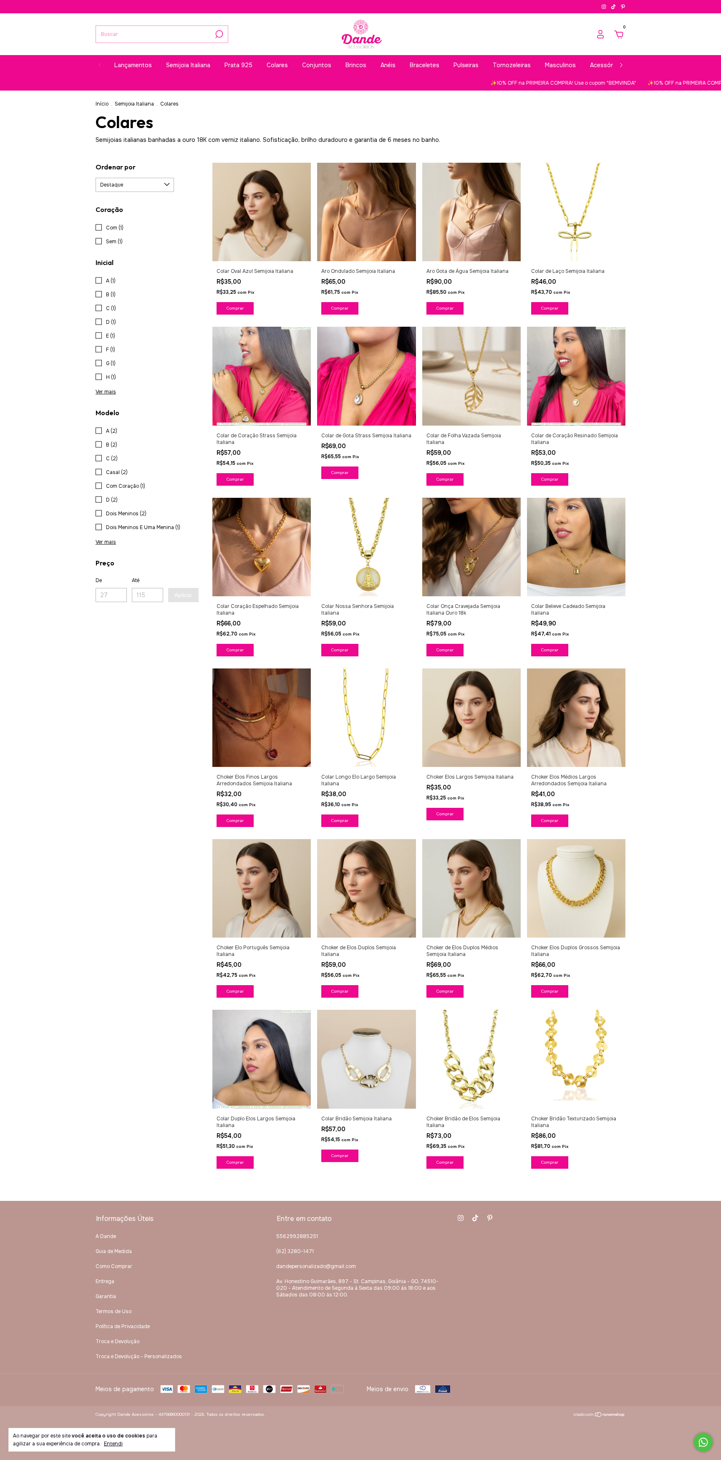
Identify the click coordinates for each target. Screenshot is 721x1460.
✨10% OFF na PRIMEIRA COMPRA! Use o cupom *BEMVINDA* (513, 83)
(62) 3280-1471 (295, 1251)
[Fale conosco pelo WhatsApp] (703, 1442)
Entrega (105, 1281)
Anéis (388, 65)
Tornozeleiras (512, 65)
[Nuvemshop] (599, 1415)
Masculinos (560, 65)
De (99, 580)
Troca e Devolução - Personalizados (139, 1356)
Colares (277, 65)
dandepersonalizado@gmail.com (316, 1266)
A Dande (106, 1236)
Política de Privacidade (123, 1326)
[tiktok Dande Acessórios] (614, 6)
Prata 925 (238, 65)
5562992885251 (297, 1236)
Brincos (355, 65)
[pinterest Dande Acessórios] (622, 6)
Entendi (113, 1443)
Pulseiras (466, 65)
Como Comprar (114, 1266)
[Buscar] (218, 34)
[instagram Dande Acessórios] (604, 6)
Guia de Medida (114, 1251)
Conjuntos (316, 65)
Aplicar (183, 595)
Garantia (106, 1296)
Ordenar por (116, 167)
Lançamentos (133, 65)
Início (102, 104)
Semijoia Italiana (188, 65)
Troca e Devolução (117, 1341)
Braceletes (424, 65)
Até (135, 580)
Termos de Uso (113, 1311)
